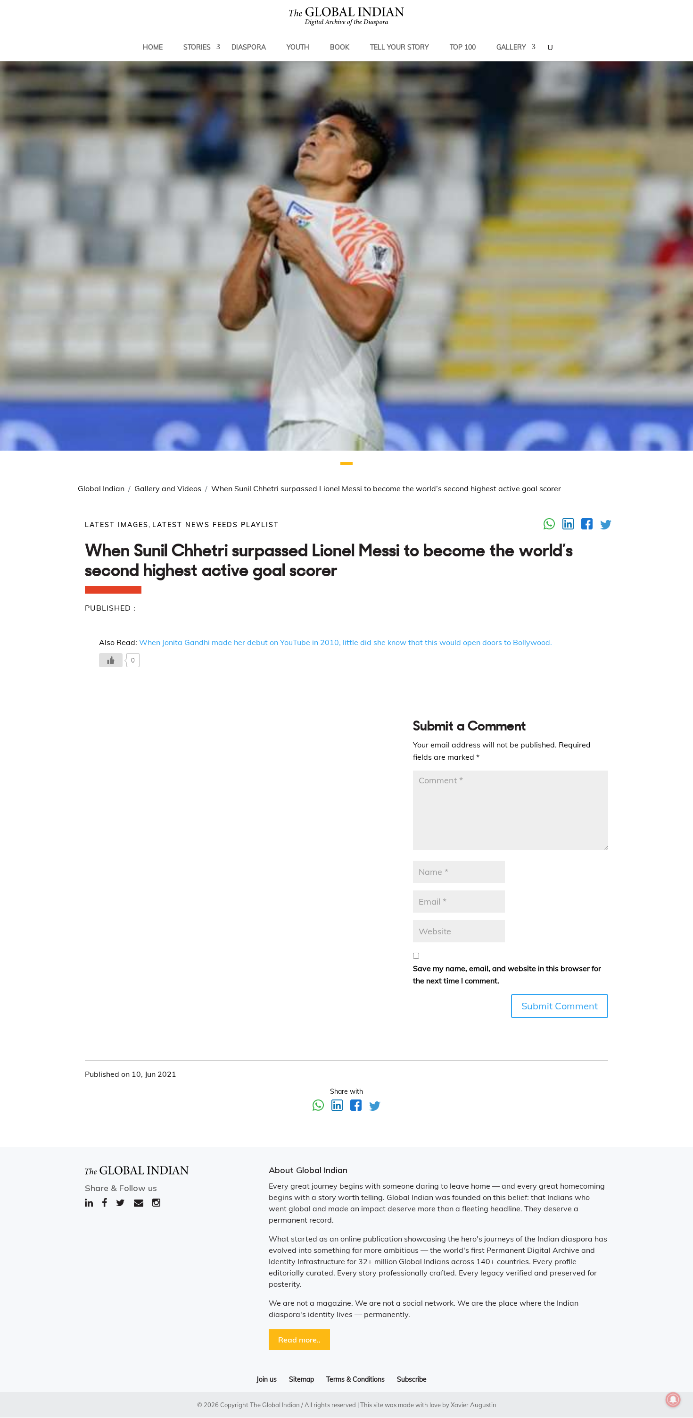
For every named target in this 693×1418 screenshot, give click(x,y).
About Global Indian (308, 1170)
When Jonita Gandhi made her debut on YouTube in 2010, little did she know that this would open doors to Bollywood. (345, 642)
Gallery (511, 47)
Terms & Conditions (355, 1379)
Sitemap (301, 1379)
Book (339, 47)
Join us (266, 1379)
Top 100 (463, 47)
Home (153, 47)
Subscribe (412, 1379)
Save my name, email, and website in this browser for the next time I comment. (507, 974)
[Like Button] (111, 660)
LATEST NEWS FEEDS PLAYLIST (215, 524)
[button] (346, 463)
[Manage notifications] (673, 1399)
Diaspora (248, 47)
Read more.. (299, 1339)
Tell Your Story (399, 47)
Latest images (116, 524)
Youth (298, 47)
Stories (197, 47)
